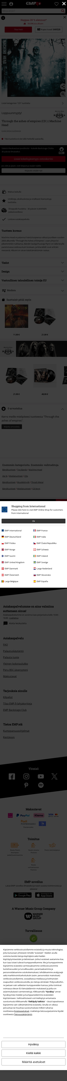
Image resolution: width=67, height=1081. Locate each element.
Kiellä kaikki (33, 1053)
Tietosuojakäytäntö (23, 1014)
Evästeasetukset (21, 1011)
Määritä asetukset (33, 1062)
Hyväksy (33, 1044)
